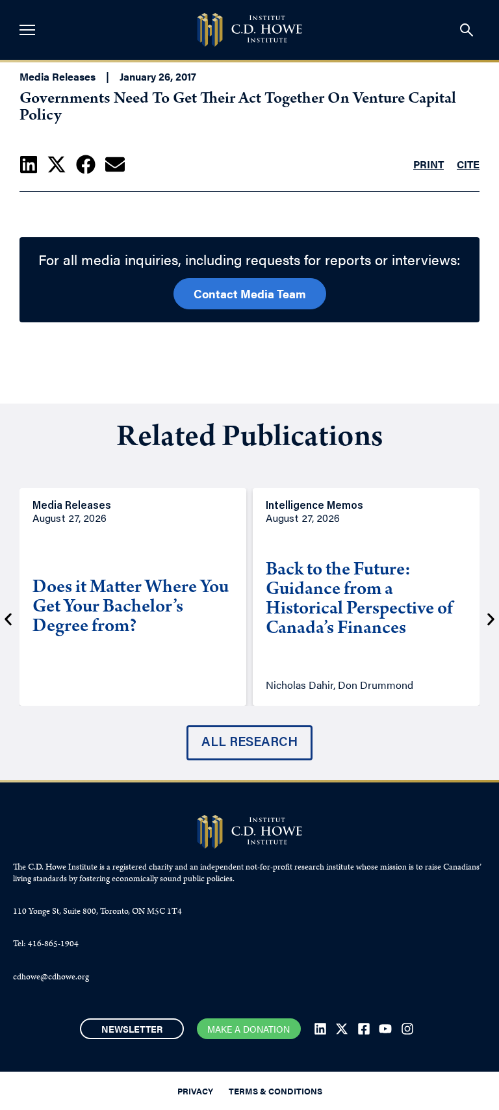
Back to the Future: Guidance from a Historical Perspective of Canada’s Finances (359, 600)
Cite (468, 164)
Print (428, 164)
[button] (28, 164)
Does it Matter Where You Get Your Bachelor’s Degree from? (130, 608)
